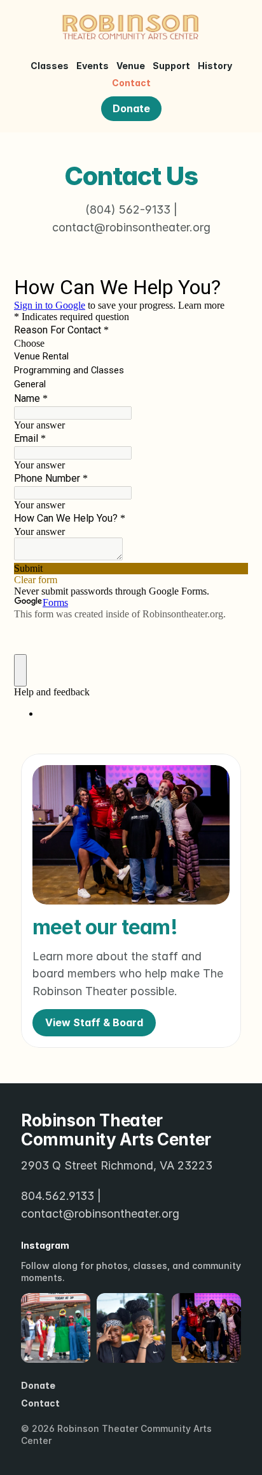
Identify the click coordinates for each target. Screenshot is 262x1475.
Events (92, 65)
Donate (38, 1385)
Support (171, 65)
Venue (130, 65)
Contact (131, 82)
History (215, 65)
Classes (50, 65)
